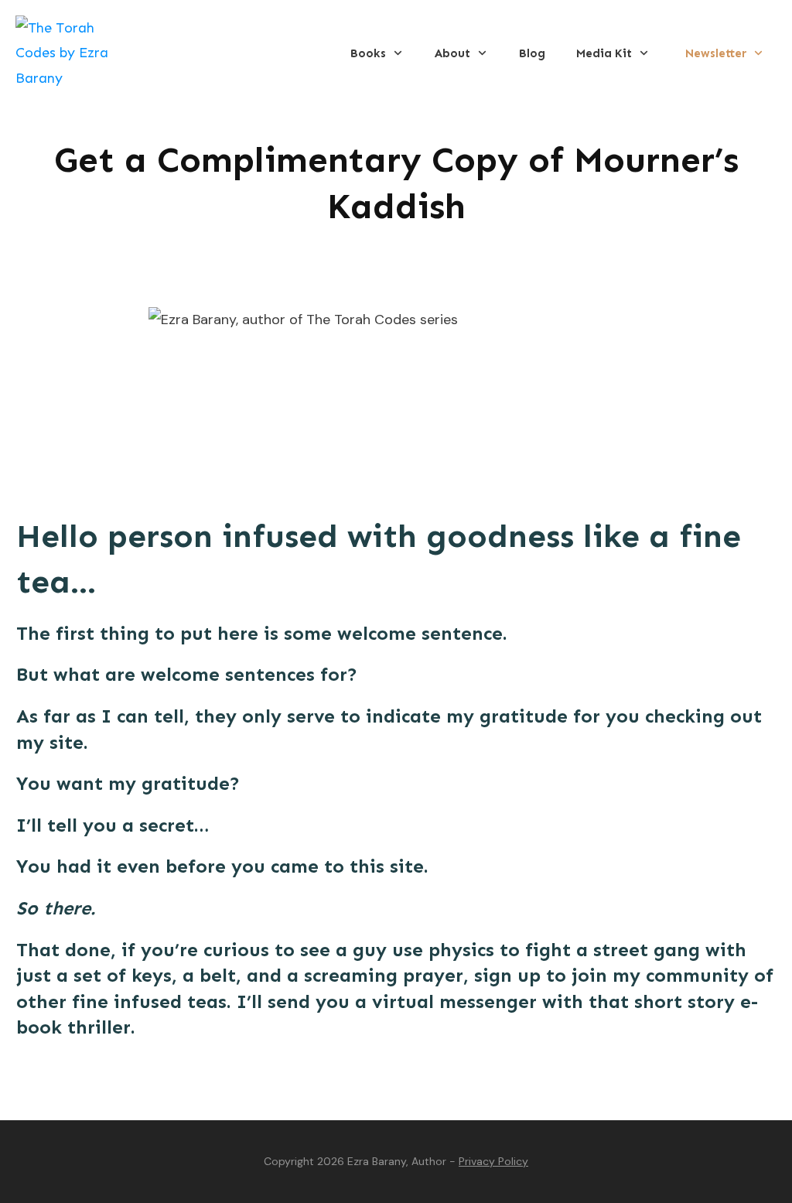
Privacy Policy (493, 1161)
